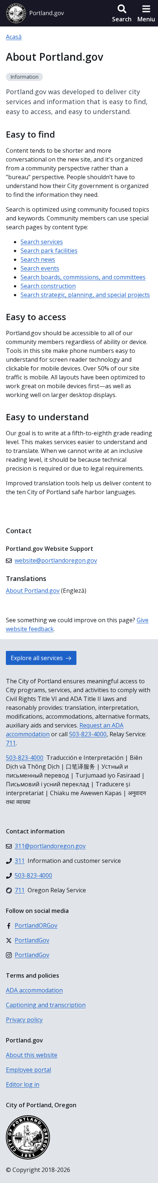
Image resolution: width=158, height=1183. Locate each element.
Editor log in (22, 1084)
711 (11, 743)
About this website (31, 1055)
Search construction (48, 286)
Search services (42, 242)
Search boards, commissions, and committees (83, 277)
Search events (40, 268)
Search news (38, 259)
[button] (121, 13)
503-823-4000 (88, 734)
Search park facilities (49, 251)
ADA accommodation (34, 990)
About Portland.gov (33, 591)
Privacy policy (24, 1020)
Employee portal (28, 1070)
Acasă (14, 37)
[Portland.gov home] (35, 13)
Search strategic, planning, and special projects (85, 295)
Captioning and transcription (46, 1005)
